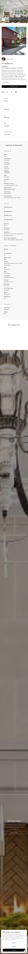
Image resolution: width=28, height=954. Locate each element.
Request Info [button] (14, 86)
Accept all (14, 950)
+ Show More (5, 82)
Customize (14, 946)
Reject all (14, 942)
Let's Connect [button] (14, 832)
